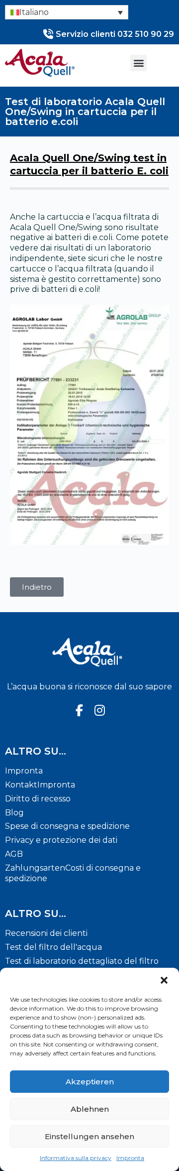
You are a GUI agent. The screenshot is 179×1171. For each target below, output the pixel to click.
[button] (164, 980)
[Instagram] (99, 710)
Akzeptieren (90, 1081)
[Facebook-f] (79, 710)
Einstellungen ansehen (89, 1136)
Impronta (130, 1158)
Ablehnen (90, 1109)
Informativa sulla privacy (75, 1158)
